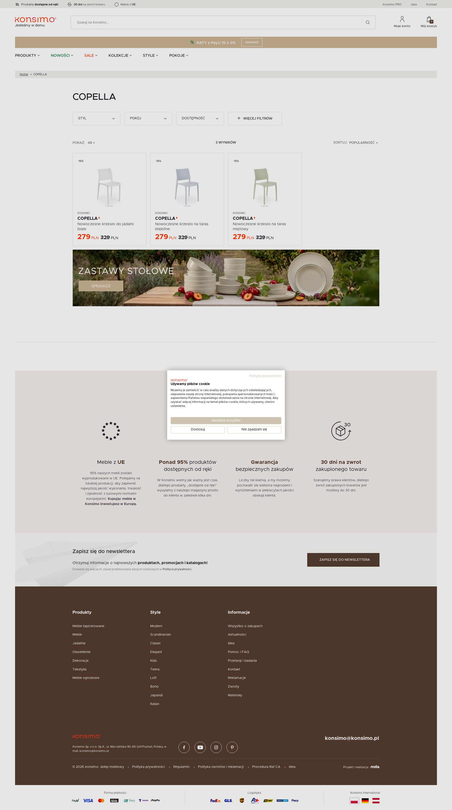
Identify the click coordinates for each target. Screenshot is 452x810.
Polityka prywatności (265, 376)
